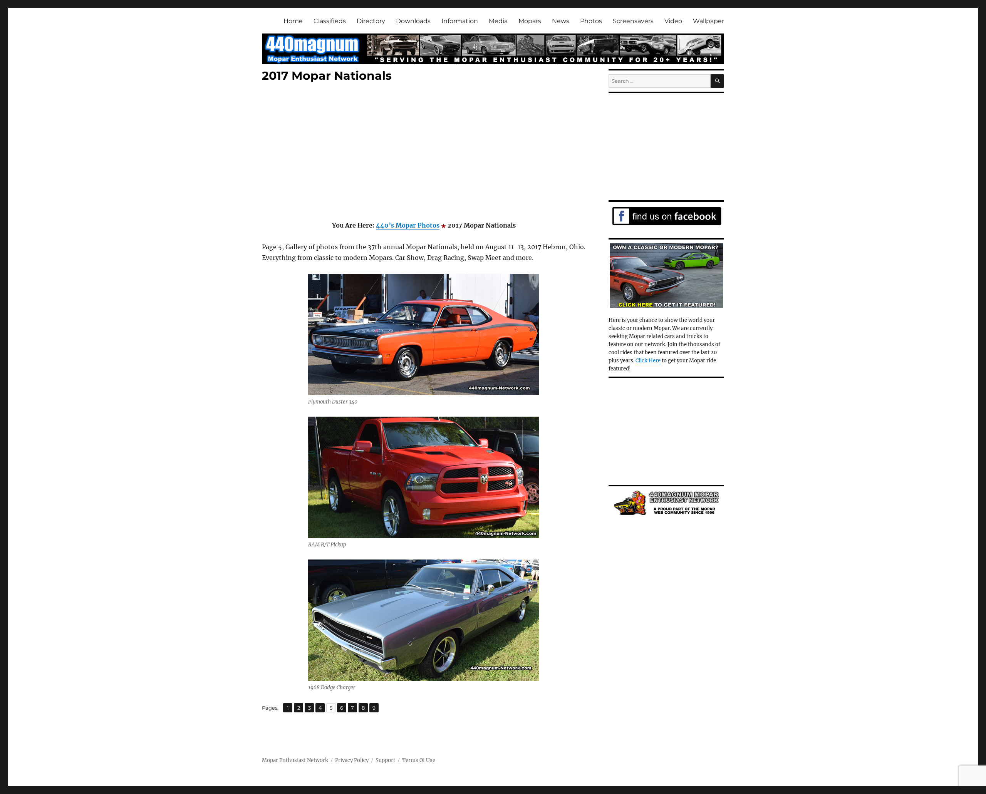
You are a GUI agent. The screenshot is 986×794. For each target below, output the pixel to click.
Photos (591, 21)
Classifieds (330, 21)
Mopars (529, 21)
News (560, 21)
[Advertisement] (425, 153)
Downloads (413, 21)
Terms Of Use (418, 760)
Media (498, 21)
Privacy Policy (352, 760)
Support (385, 760)
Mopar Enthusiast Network (295, 760)
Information (459, 21)
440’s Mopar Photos (407, 225)
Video (673, 21)
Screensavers (633, 21)
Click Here (648, 360)
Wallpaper (708, 21)
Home (293, 21)
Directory (371, 21)
